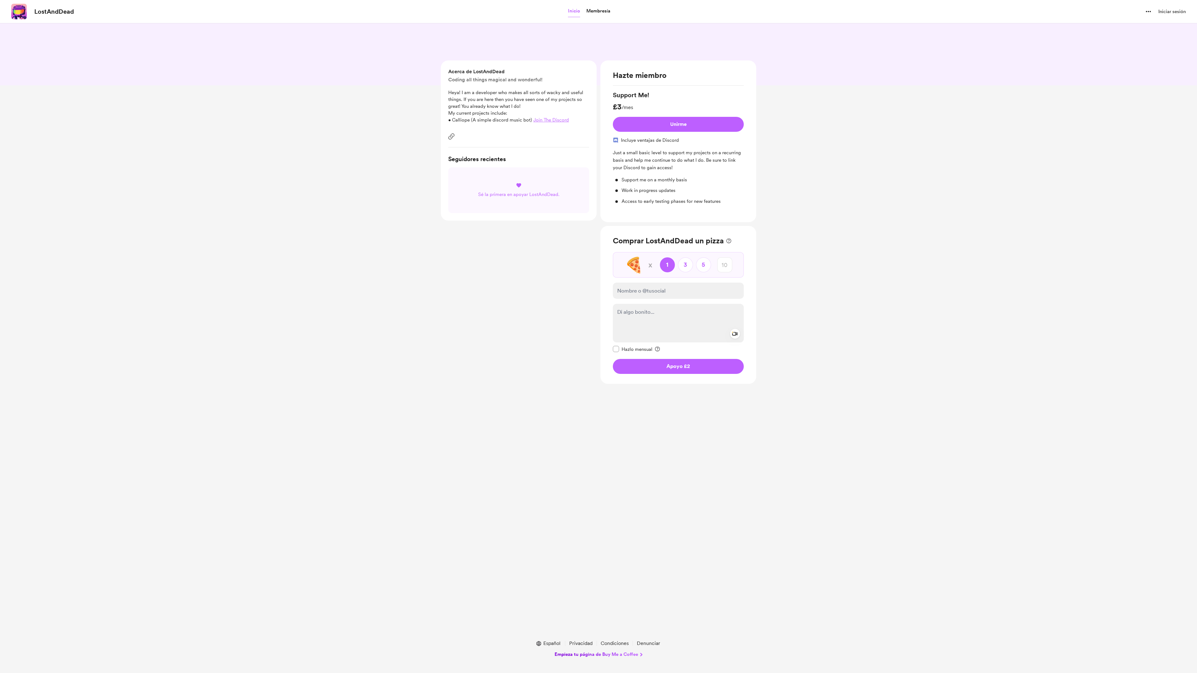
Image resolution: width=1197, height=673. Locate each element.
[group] (678, 148)
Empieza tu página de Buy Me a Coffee (596, 654)
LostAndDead (54, 11)
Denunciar (648, 643)
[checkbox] (632, 349)
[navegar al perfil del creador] (19, 11)
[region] (678, 141)
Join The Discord (551, 120)
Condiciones (615, 643)
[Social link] (451, 136)
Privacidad (581, 643)
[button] (574, 11)
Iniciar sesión (1172, 11)
